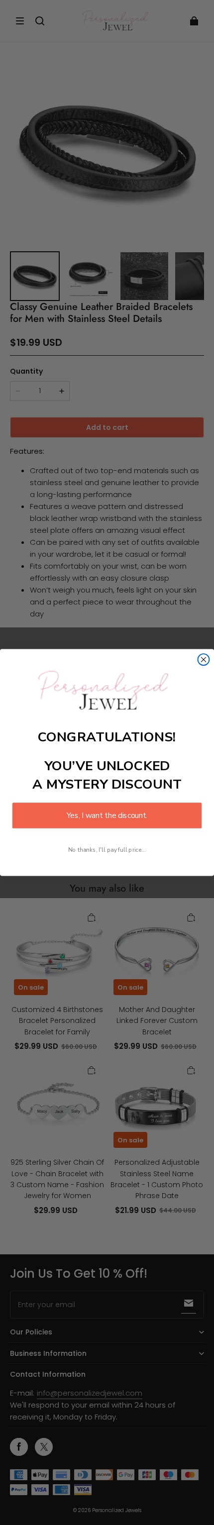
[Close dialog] (204, 659)
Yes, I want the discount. (107, 816)
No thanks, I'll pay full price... (107, 849)
